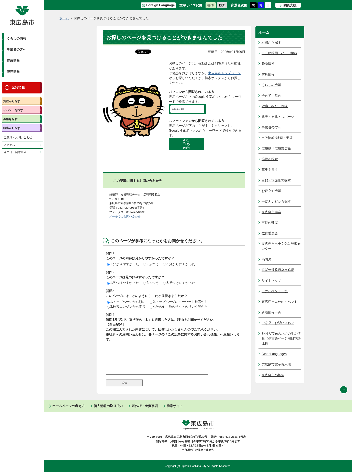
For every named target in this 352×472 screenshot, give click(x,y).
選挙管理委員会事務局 (278, 270)
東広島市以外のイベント (279, 301)
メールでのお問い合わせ (125, 216)
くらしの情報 (16, 38)
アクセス (9, 144)
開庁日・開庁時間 (15, 152)
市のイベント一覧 (275, 291)
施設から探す (11, 101)
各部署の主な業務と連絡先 (198, 449)
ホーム (64, 18)
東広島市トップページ (224, 73)
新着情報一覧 (271, 312)
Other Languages (274, 354)
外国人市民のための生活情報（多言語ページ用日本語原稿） (281, 338)
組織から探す (11, 128)
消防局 (266, 259)
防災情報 (268, 74)
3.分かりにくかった (180, 264)
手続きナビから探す (276, 201)
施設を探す (270, 159)
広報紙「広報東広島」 (278, 148)
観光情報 (13, 71)
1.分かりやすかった (124, 264)
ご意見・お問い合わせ (18, 137)
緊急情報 (18, 87)
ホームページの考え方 (68, 406)
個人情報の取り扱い (108, 406)
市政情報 (13, 60)
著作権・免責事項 (145, 406)
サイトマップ (271, 280)
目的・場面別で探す (276, 180)
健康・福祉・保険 (275, 106)
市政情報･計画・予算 (277, 138)
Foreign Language (160, 5)
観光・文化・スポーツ (278, 116)
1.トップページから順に (127, 301)
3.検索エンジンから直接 (127, 306)
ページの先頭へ (344, 390)
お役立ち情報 (271, 191)
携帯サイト (175, 406)
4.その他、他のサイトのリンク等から (180, 306)
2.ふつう (152, 264)
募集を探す (10, 119)
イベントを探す (13, 110)
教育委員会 (270, 233)
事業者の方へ (16, 49)
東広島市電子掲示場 (276, 364)
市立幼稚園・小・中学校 (279, 53)
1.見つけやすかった (124, 283)
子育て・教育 (271, 95)
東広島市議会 (271, 212)
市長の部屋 (270, 222)
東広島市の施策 (273, 375)
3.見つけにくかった (180, 283)
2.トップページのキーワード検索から (180, 301)
